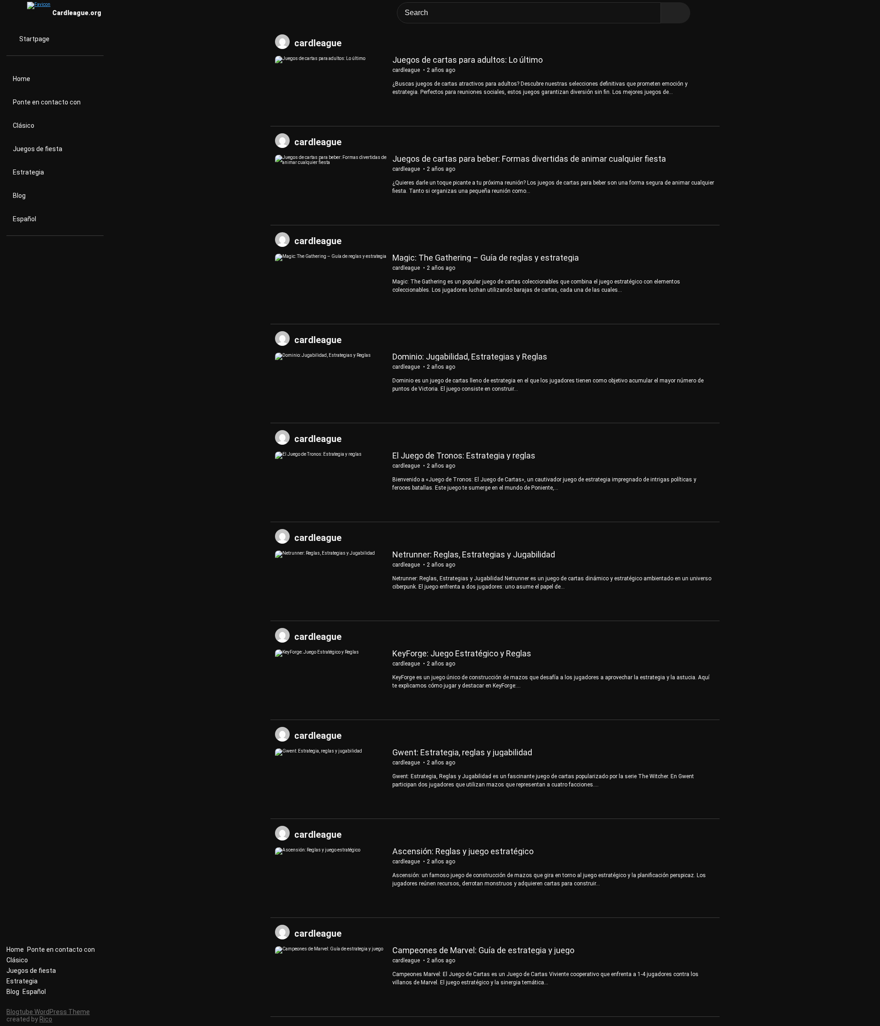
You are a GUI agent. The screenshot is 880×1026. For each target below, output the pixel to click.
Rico (45, 1019)
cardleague (317, 43)
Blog (19, 195)
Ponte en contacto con (47, 102)
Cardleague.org (76, 12)
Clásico (23, 125)
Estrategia (28, 172)
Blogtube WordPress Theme (48, 1011)
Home (21, 78)
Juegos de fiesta (37, 149)
